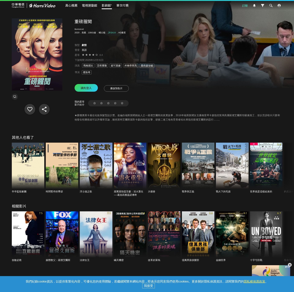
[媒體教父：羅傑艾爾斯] (62, 236)
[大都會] (164, 168)
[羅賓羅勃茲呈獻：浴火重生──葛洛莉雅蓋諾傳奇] (130, 170)
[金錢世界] (232, 236)
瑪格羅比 (88, 65)
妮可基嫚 (116, 65)
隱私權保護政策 (254, 281)
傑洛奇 (86, 72)
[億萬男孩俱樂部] (198, 236)
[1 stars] (94, 103)
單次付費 (122, 5)
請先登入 (86, 88)
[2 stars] (101, 103)
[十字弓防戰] (266, 236)
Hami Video (33, 5)
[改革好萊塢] (164, 236)
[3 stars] (108, 103)
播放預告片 (116, 88)
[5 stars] (122, 103)
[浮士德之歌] (96, 168)
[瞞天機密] (130, 236)
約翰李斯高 (131, 65)
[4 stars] (115, 103)
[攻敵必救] (28, 236)
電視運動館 (89, 5)
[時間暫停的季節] (62, 168)
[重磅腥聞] (29, 109)
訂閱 (245, 5)
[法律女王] (96, 236)
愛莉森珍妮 (147, 65)
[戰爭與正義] (198, 168)
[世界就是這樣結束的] (266, 168)
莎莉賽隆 (102, 65)
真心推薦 (71, 5)
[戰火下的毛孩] (232, 168)
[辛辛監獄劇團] (28, 168)
